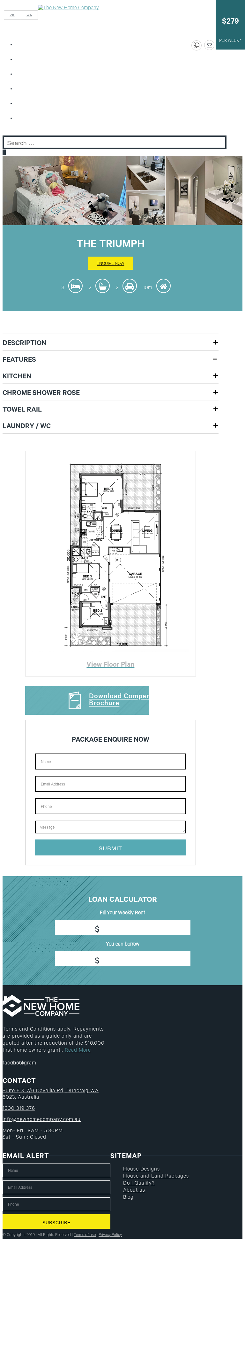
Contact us (34, 119)
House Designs (37, 60)
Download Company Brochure (121, 700)
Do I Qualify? (35, 89)
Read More (78, 1051)
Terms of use (85, 1235)
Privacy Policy (110, 1235)
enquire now (110, 264)
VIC (12, 16)
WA (29, 16)
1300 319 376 (19, 1109)
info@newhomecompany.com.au (42, 1120)
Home (27, 45)
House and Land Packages (49, 75)
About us (31, 104)
